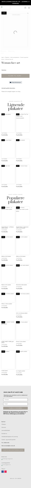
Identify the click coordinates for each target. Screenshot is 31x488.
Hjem (2, 57)
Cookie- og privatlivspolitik (8, 439)
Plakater (7, 57)
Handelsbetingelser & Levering (9, 436)
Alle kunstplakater (14, 57)
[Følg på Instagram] (5, 471)
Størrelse (4, 70)
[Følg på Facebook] (2, 471)
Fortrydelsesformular (12, 450)
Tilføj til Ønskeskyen (16, 82)
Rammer (3, 427)
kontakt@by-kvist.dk (9, 446)
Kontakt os (4, 433)
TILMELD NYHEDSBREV (15, 408)
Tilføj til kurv (14, 76)
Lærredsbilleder (5, 430)
